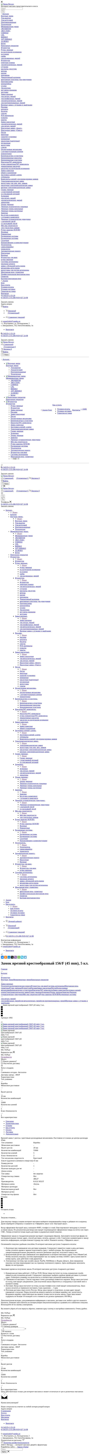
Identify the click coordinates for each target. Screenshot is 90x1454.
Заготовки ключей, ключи (30, 735)
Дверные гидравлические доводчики (34, 805)
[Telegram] (25, 957)
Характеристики (12, 1123)
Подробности (6, 1057)
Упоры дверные (26, 781)
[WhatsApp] (18, 957)
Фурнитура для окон (28, 868)
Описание (10, 1121)
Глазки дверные (26, 758)
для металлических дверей (30, 1001)
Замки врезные (26, 620)
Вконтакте (10, 330)
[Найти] (3, 11)
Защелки (23, 794)
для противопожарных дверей (53, 1001)
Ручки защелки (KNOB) (29, 824)
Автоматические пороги (29, 858)
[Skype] (22, 957)
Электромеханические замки (31, 745)
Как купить (14, 908)
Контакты (5, 1419)
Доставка (9, 1132)
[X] (12, 957)
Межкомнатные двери (24, 536)
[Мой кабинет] (2, 493)
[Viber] (15, 957)
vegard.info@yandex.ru (11, 321)
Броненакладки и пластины (31, 703)
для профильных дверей (10, 1001)
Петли (22, 671)
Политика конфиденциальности (16, 1443)
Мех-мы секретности (28, 815)
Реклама (23, 637)
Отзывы (9, 1126)
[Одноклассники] (5, 957)
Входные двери (21, 521)
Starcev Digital (22, 1447)
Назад (15, 512)
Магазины (5, 1417)
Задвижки (24, 769)
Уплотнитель (25, 847)
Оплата (8, 1130)
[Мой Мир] (9, 957)
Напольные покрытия (39, 980)
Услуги (4, 1413)
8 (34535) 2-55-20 (8, 296)
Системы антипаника (28, 877)
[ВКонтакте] (2, 957)
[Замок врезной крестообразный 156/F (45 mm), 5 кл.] (22, 1024)
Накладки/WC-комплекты (30, 714)
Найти (4, 1452)
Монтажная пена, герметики (31, 891)
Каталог (13, 514)
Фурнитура (19, 561)
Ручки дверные (26, 567)
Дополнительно (12, 1134)
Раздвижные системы (28, 834)
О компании (6, 1411)
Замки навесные (26, 726)
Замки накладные (27, 656)
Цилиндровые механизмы (30, 692)
